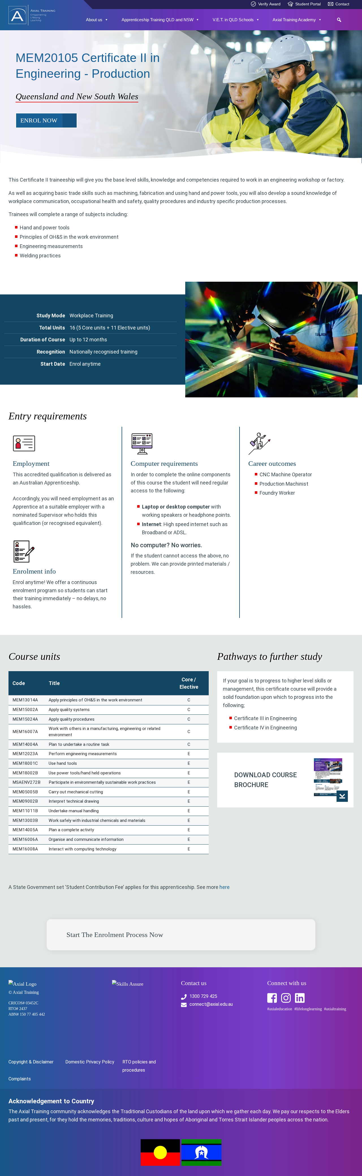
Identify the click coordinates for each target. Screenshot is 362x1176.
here (224, 887)
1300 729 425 (203, 996)
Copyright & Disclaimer (30, 1062)
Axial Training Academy (294, 19)
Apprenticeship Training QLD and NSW (157, 19)
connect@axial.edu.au (211, 1004)
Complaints (19, 1079)
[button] (339, 19)
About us (94, 19)
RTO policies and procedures (139, 1066)
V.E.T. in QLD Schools (233, 19)
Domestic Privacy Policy (89, 1062)
